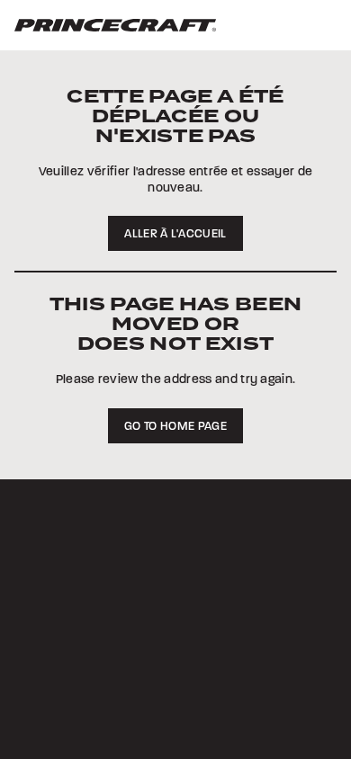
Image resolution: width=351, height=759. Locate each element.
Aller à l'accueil (175, 234)
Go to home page (175, 426)
